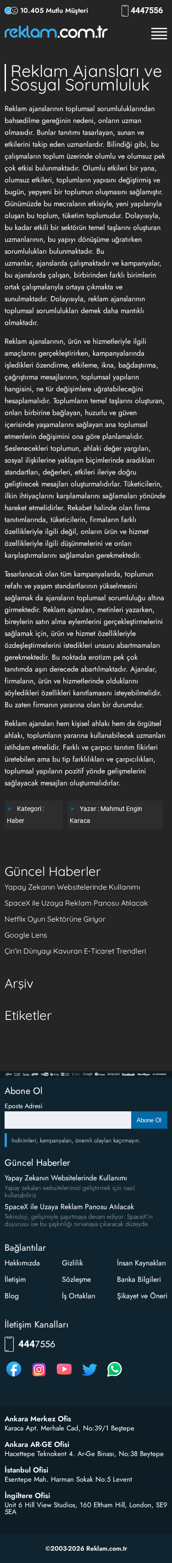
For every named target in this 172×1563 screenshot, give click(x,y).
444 (147, 10)
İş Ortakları (78, 1296)
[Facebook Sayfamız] (14, 1376)
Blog (12, 1296)
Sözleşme (76, 1279)
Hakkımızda (22, 1263)
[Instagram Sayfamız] (39, 1376)
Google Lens (26, 934)
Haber (15, 820)
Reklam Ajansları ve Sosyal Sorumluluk (86, 77)
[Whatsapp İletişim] (114, 1376)
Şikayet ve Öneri (142, 1296)
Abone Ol (149, 1120)
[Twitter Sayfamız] (89, 1376)
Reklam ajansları (68, 609)
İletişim (15, 1279)
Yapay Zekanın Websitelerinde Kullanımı (72, 886)
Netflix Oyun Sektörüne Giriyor (55, 918)
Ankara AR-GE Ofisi (37, 1444)
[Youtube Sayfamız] (64, 1376)
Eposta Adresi (24, 1106)
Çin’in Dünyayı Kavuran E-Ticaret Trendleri (75, 950)
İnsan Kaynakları (141, 1263)
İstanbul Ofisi (26, 1470)
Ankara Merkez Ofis (38, 1419)
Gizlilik (72, 1263)
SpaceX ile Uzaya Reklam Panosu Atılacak (76, 902)
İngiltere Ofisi (27, 1495)
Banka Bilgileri (139, 1279)
